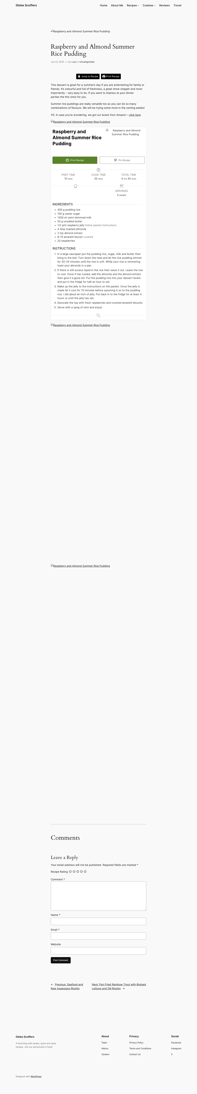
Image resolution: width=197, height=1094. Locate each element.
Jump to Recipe (89, 76)
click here (135, 114)
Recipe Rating (59, 871)
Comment (58, 879)
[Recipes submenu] (138, 5)
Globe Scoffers (26, 5)
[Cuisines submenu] (155, 5)
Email (55, 929)
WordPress (36, 1076)
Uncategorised (87, 61)
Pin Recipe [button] (124, 160)
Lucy (74, 61)
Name (55, 914)
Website (56, 944)
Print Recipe (112, 76)
